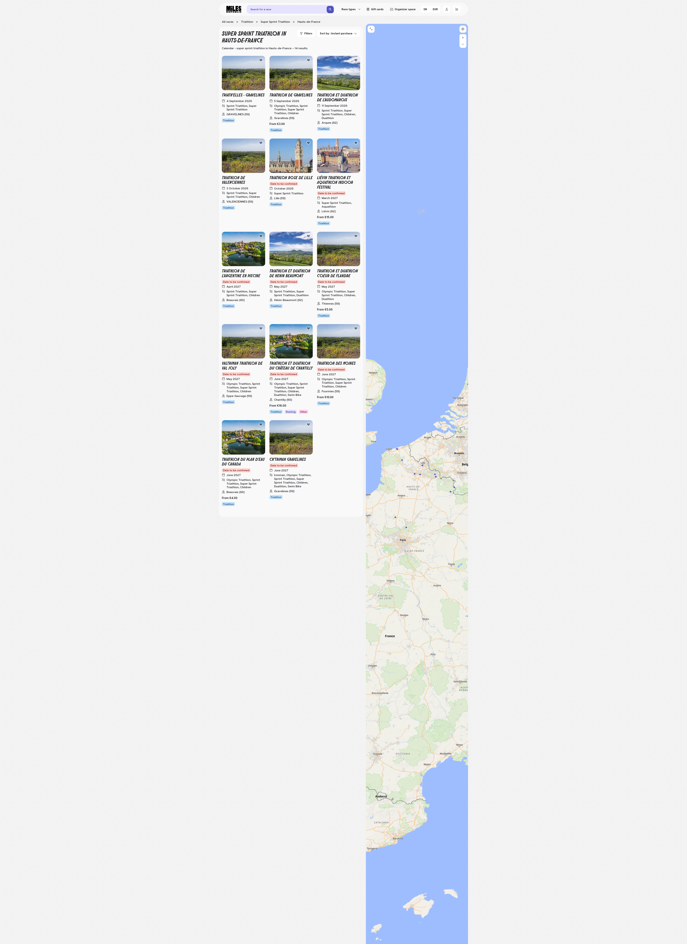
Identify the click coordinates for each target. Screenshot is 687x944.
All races (227, 21)
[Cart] (457, 9)
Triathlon (247, 21)
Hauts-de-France (309, 21)
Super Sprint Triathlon (275, 21)
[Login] (447, 9)
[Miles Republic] (233, 9)
